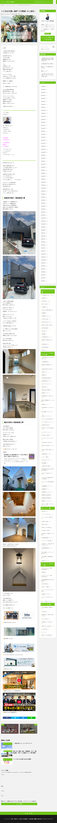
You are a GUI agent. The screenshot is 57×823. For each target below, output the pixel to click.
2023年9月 (44, 191)
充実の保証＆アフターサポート (48, 408)
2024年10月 (44, 152)
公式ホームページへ (39, 1)
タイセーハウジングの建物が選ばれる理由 (47, 354)
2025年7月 (44, 125)
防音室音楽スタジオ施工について (47, 396)
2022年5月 (44, 239)
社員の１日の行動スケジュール (48, 446)
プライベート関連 (46, 604)
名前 (2, 786)
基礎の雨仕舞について (47, 380)
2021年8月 (44, 265)
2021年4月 (44, 274)
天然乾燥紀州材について (47, 537)
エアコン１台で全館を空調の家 (48, 482)
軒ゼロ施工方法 (45, 583)
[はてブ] (23, 718)
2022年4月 (44, 241)
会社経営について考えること (47, 622)
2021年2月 (44, 280)
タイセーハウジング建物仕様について (47, 564)
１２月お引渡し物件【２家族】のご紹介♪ (23, 5)
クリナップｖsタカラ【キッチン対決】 (47, 590)
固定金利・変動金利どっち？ (47, 365)
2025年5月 (44, 131)
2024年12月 (44, 146)
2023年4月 (44, 206)
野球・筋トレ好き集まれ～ (48, 626)
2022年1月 (44, 250)
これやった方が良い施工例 (48, 418)
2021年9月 (44, 262)
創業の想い (45, 298)
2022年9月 (44, 227)
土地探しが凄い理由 (46, 465)
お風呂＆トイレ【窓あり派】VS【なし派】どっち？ (47, 544)
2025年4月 (44, 134)
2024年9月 (44, 155)
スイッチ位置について (47, 601)
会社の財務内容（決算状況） (47, 608)
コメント (2, 774)
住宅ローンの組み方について (47, 474)
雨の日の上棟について (47, 321)
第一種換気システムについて (47, 412)
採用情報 (44, 333)
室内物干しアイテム (46, 594)
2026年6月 (44, 92)
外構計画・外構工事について (47, 340)
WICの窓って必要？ (46, 435)
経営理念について (46, 315)
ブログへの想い (45, 618)
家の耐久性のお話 (46, 424)
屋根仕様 (44, 572)
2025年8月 (44, 122)
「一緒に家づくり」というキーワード (22, 743)
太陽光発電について (46, 453)
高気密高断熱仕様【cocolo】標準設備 (47, 580)
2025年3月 (44, 137)
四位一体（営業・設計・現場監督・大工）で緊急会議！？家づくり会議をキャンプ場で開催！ (24, 752)
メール (2, 790)
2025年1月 (44, 143)
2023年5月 (44, 203)
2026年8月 (44, 86)
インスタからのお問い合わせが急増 (22, 759)
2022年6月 (44, 236)
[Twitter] (15, 718)
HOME (3, 5)
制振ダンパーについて (47, 415)
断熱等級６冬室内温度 (47, 497)
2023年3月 (44, 209)
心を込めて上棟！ (46, 319)
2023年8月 (44, 194)
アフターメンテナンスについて (48, 439)
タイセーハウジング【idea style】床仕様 (46, 576)
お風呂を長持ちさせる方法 (47, 368)
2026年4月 (44, 98)
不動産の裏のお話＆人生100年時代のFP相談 (47, 469)
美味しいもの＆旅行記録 (47, 635)
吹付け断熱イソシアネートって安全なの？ (47, 553)
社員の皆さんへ (46, 301)
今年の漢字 (45, 611)
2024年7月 (44, 161)
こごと (44, 632)
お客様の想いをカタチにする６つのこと (47, 358)
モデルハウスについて (47, 383)
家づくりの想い (45, 304)
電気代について (45, 560)
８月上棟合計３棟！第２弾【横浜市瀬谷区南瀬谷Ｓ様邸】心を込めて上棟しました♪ (47, 59)
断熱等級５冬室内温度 (47, 494)
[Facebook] (7, 718)
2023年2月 (44, 212)
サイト (2, 795)
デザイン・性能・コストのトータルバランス (47, 504)
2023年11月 (44, 185)
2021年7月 (44, 268)
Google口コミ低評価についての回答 (47, 534)
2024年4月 (44, 170)
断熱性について (45, 404)
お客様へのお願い (46, 521)
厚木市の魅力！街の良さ (47, 442)
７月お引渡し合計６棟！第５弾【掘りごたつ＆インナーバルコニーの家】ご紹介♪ (47, 75)
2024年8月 (44, 158)
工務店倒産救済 (45, 361)
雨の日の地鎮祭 (45, 327)
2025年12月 (44, 110)
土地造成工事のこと (46, 336)
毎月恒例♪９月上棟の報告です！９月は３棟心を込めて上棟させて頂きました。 (16, 455)
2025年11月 (44, 113)
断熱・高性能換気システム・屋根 (47, 401)
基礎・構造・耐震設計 (47, 389)
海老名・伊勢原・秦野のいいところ (47, 450)
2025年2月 (44, 140)
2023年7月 (44, 197)
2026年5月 (44, 95)
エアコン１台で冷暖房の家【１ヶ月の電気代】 (47, 478)
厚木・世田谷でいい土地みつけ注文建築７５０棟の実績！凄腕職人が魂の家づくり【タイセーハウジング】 (32, 818)
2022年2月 (44, 247)
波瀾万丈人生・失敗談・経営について (47, 615)
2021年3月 (44, 277)
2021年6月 (44, 271)
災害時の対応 (45, 344)
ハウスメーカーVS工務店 (47, 540)
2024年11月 (44, 149)
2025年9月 (44, 119)
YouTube (44, 330)
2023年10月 (44, 188)
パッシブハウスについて (47, 514)
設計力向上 (45, 511)
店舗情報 (44, 312)
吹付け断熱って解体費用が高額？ (47, 557)
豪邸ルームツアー (44, 70)
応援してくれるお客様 (47, 527)
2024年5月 (44, 167)
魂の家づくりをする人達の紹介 (48, 428)
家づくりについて (46, 508)
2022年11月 (44, 221)
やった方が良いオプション (48, 421)
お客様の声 (45, 307)
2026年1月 (44, 107)
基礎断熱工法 (45, 489)
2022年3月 (44, 244)
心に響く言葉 (45, 629)
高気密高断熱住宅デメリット (47, 548)
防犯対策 (44, 374)
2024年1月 (44, 179)
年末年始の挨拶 (45, 347)
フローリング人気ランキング (47, 598)
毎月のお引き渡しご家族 (16, 14)
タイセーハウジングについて (10, 5)
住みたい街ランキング (47, 459)
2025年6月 (44, 128)
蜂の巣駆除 (45, 462)
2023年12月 (44, 182)
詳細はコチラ (47, 33)
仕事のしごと (45, 350)
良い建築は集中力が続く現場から (47, 63)
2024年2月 (44, 176)
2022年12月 (44, 218)
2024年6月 (44, 164)
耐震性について (45, 392)
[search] (53, 47)
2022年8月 (44, 230)
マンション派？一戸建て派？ (47, 518)
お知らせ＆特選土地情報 (8, 751)
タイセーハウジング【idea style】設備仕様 (46, 569)
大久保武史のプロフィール (47, 295)
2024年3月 (44, 173)
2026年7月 (44, 89)
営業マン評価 (45, 524)
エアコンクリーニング (47, 432)
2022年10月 (44, 224)
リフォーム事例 (45, 456)
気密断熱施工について (47, 486)
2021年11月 (44, 256)
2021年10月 (44, 259)
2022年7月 (44, 233)
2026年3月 (44, 101)
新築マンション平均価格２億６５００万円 (47, 67)
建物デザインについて (47, 500)
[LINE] (31, 718)
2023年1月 (44, 215)
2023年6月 (44, 200)
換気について (45, 371)
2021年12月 (44, 253)
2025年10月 (44, 116)
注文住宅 (42, 49)
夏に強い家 (45, 386)
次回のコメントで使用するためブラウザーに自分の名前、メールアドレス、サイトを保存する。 (19, 801)
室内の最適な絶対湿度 (47, 377)
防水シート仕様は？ (46, 586)
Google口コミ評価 (46, 530)
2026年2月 (44, 104)
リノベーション (47, 49)
